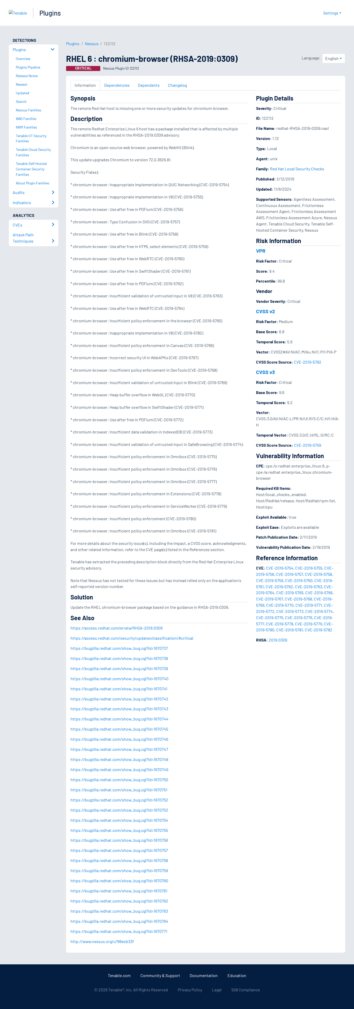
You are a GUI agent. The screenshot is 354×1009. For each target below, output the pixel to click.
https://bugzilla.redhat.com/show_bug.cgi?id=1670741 (118, 688)
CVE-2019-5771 (308, 605)
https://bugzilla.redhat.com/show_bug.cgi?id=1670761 (118, 890)
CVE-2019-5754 (279, 567)
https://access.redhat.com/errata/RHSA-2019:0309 (116, 627)
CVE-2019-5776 (298, 617)
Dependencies (117, 85)
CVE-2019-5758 (318, 574)
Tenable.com (119, 975)
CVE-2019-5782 (307, 361)
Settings (330, 12)
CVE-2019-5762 (279, 586)
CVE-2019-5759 (307, 445)
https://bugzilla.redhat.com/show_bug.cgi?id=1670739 (119, 668)
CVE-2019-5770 (280, 605)
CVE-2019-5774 (319, 611)
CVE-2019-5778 (279, 623)
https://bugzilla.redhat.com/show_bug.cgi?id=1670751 (118, 789)
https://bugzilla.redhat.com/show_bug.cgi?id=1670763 (119, 910)
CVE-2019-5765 (289, 592)
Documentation (204, 975)
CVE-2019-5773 (289, 611)
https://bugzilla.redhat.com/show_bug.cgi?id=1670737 (119, 648)
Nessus (91, 43)
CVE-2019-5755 (308, 567)
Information (85, 85)
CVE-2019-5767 (269, 598)
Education (237, 975)
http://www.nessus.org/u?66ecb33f (102, 941)
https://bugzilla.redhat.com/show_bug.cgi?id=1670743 (119, 708)
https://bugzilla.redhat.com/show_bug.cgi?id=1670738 (119, 658)
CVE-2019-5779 (308, 623)
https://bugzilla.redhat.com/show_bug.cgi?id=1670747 (119, 749)
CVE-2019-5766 (318, 592)
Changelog (177, 85)
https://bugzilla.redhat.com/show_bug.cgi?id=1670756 (119, 840)
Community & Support (160, 975)
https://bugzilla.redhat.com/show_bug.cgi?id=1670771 (118, 931)
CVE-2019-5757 (289, 574)
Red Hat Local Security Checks (297, 168)
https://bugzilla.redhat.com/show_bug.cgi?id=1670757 (119, 850)
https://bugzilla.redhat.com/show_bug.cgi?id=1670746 (119, 739)
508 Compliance (245, 989)
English (332, 58)
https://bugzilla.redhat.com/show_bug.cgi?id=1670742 (119, 698)
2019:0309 (278, 639)
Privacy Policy (190, 989)
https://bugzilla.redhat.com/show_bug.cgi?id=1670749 (119, 769)
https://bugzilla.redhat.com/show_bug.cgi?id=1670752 (119, 799)
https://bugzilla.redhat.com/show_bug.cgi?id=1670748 (119, 759)
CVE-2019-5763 (308, 586)
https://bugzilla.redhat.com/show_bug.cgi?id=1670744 (119, 718)
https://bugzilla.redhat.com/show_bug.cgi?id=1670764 (119, 921)
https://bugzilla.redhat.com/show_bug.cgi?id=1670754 (119, 820)
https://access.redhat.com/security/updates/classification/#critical (131, 638)
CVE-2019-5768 (298, 598)
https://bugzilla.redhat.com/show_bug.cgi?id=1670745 (119, 728)
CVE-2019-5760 (299, 580)
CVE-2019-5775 (269, 617)
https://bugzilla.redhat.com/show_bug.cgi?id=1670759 (119, 870)
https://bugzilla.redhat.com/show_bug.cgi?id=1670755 (119, 830)
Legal (217, 989)
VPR (260, 251)
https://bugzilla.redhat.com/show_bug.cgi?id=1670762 (119, 900)
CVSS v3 (265, 372)
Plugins (50, 13)
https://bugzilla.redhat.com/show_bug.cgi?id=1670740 (119, 678)
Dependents (149, 85)
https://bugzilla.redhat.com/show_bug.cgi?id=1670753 (119, 809)
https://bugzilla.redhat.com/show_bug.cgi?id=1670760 (119, 880)
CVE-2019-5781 (289, 629)
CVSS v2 (265, 311)
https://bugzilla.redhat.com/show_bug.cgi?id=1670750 (119, 779)
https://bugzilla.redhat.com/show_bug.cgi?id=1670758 (119, 860)
